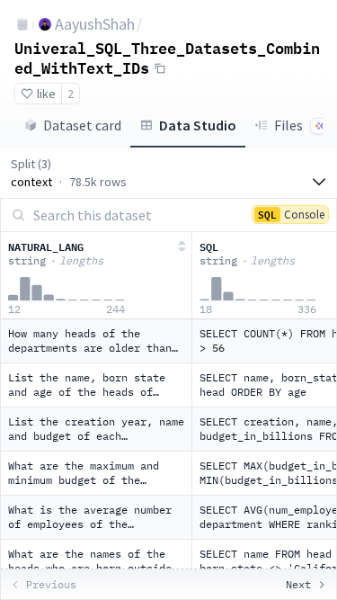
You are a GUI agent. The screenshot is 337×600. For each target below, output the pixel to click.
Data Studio (197, 125)
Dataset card (82, 125)
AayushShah (95, 23)
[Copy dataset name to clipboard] (160, 68)
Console (291, 213)
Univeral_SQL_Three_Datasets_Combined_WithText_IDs (167, 58)
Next (298, 584)
